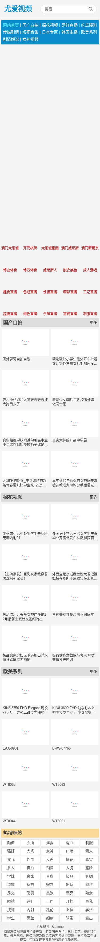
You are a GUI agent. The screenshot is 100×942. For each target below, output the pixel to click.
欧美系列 (89, 32)
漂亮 (69, 893)
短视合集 (30, 32)
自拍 (30, 868)
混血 (69, 843)
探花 (69, 859)
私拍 (30, 884)
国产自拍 (30, 25)
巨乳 (89, 901)
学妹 (11, 876)
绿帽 (11, 884)
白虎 (50, 876)
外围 (30, 859)
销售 (50, 868)
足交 (11, 893)
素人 (89, 851)
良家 (30, 876)
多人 (11, 868)
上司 (50, 901)
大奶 (30, 851)
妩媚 (89, 876)
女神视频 (30, 39)
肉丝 (89, 884)
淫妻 (50, 843)
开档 (69, 901)
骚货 (30, 893)
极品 (69, 876)
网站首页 (11, 25)
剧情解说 (11, 39)
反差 (50, 859)
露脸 (89, 868)
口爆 (69, 851)
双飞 (11, 859)
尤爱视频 (18, 9)
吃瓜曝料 (89, 25)
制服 (89, 843)
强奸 (11, 851)
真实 (89, 859)
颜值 (11, 843)
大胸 (69, 868)
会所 (30, 843)
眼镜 (11, 901)
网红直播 (70, 25)
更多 (93, 322)
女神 (50, 851)
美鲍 (50, 893)
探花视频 (50, 25)
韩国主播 (70, 32)
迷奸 (30, 901)
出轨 (69, 884)
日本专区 (50, 32)
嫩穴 (50, 884)
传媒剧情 (11, 32)
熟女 (89, 893)
